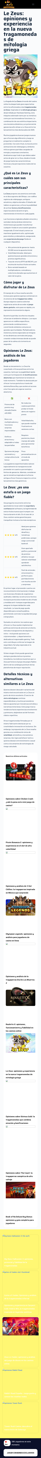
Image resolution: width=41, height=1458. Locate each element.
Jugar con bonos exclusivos (20, 1453)
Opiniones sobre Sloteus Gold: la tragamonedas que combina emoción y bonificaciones (20, 1120)
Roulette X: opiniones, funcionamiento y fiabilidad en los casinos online (19, 1027)
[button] (33, 4)
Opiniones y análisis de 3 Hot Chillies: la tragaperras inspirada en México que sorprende (20, 889)
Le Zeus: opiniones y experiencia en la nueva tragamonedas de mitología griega (20, 1074)
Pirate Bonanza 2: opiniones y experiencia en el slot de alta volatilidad (19, 845)
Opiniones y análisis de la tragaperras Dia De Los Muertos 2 (20, 980)
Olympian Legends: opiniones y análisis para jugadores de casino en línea (20, 937)
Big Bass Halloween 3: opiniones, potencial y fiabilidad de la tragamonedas (18, 1262)
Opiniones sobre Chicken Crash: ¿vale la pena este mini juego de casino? (20, 802)
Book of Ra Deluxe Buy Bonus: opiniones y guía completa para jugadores (20, 1220)
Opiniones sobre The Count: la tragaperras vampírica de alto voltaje (19, 1176)
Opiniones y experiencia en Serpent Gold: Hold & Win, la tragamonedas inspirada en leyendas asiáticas (19, 1308)
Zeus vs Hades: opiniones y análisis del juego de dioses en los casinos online (19, 1360)
